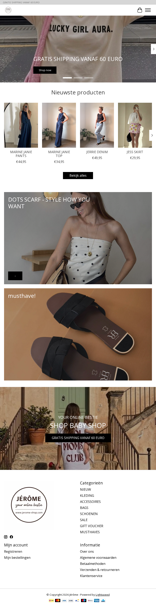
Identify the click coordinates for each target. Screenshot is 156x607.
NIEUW (85, 489)
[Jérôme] (8, 10)
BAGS (84, 507)
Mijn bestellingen (17, 557)
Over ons (87, 551)
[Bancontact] (77, 601)
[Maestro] (83, 601)
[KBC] (103, 601)
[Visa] (64, 601)
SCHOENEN (89, 514)
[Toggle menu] (148, 10)
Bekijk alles (78, 175)
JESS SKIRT (135, 152)
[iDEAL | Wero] (51, 601)
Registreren (13, 551)
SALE (84, 520)
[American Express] (96, 601)
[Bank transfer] (71, 601)
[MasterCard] (57, 601)
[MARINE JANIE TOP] (59, 125)
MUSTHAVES (90, 532)
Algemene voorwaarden (98, 557)
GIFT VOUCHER (91, 526)
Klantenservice (91, 576)
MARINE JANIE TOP (59, 154)
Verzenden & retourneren (99, 569)
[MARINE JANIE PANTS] (21, 125)
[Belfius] (90, 601)
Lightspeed (103, 594)
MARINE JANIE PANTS (21, 154)
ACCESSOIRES (90, 501)
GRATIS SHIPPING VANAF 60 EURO (78, 438)
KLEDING (87, 495)
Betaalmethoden (92, 563)
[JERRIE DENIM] (97, 125)
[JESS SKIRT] (135, 125)
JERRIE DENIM (97, 152)
